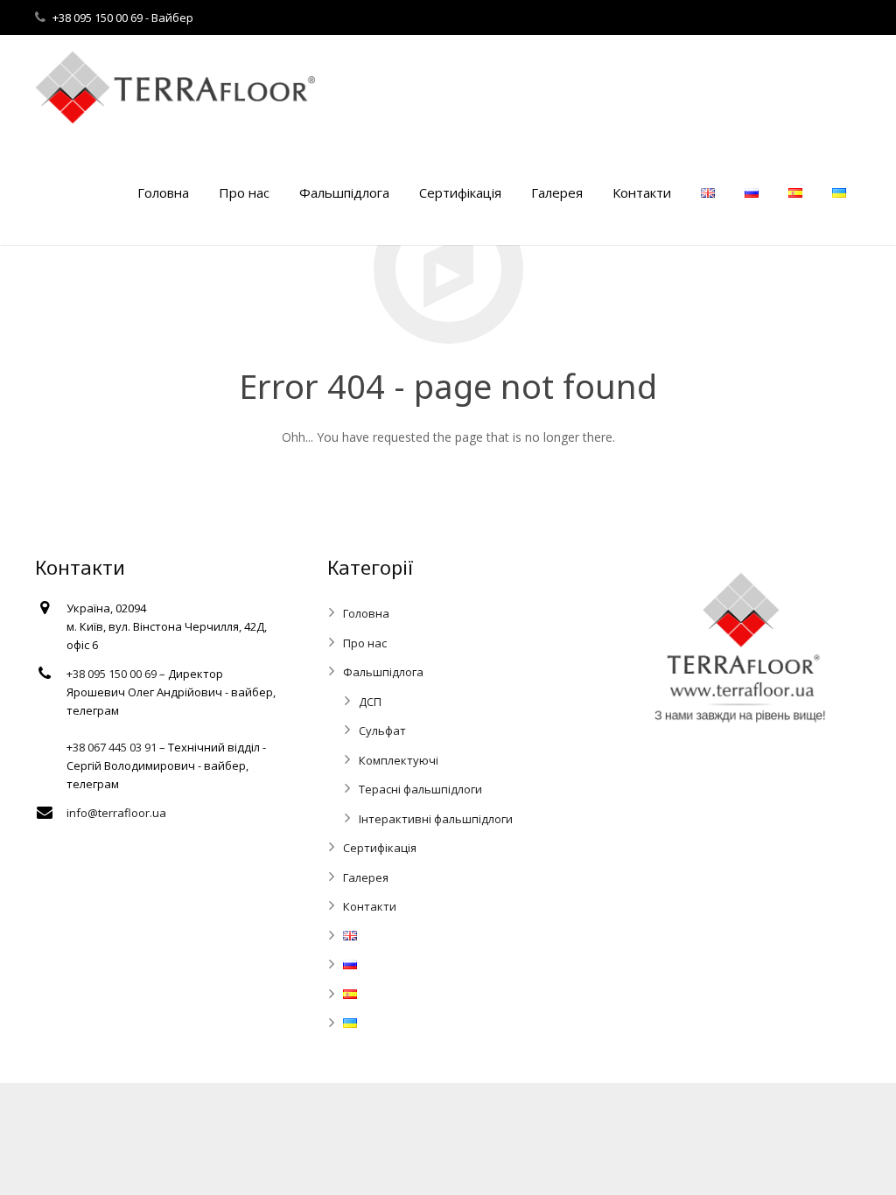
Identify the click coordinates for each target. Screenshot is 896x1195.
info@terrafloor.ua (116, 813)
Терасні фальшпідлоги (420, 789)
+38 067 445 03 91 (111, 747)
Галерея (365, 877)
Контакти (369, 906)
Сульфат (382, 730)
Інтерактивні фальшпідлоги (436, 819)
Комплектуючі (398, 760)
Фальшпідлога (383, 672)
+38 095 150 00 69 (98, 17)
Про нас (365, 643)
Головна (366, 613)
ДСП (370, 701)
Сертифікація (379, 848)
